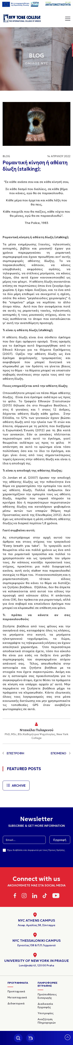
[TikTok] (45, 896)
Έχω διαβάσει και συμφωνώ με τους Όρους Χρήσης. (36, 850)
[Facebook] (15, 896)
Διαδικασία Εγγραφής (45, 1005)
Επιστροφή (15, 753)
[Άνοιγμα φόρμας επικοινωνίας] (30, 1038)
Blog (6, 156)
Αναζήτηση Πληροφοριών (47, 1021)
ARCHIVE (19, 785)
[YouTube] (55, 896)
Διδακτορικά (16, 1003)
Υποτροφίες (46, 1013)
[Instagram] (24, 896)
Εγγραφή (59, 840)
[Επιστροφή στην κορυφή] (67, 1039)
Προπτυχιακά (16, 991)
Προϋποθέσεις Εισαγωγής (47, 996)
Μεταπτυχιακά (17, 997)
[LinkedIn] (34, 896)
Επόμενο (58, 753)
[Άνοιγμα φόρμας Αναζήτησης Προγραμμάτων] (18, 1038)
